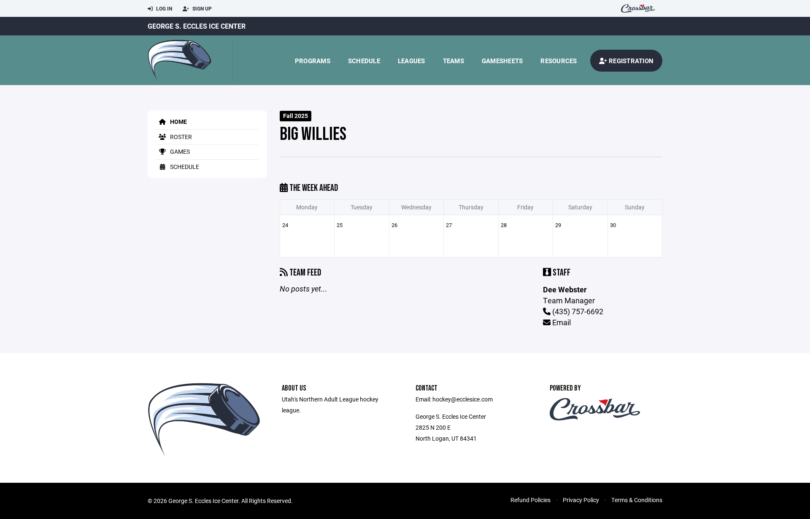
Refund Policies (530, 500)
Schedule (364, 60)
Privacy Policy (581, 500)
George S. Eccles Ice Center (197, 25)
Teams (453, 60)
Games (179, 151)
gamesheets (502, 60)
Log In (163, 8)
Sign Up (201, 8)
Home (178, 122)
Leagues (411, 60)
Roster (180, 137)
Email (561, 322)
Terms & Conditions (636, 500)
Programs (312, 60)
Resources (558, 60)
